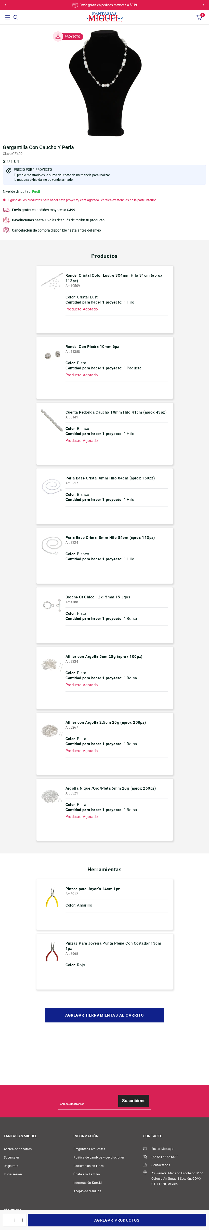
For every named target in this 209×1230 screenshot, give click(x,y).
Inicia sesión (13, 1174)
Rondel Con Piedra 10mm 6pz (92, 346)
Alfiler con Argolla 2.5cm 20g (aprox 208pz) (106, 722)
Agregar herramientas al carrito (104, 1015)
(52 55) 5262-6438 (164, 1157)
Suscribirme (134, 1101)
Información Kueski (87, 1182)
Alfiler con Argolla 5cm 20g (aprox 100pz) (104, 656)
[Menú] (7, 17)
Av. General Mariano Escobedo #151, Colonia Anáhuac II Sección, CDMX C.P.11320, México (177, 1178)
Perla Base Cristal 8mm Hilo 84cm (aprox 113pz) (110, 537)
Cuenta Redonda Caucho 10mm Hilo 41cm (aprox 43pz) (116, 412)
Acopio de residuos (87, 1191)
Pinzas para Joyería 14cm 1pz (93, 888)
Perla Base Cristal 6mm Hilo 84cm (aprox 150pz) (110, 477)
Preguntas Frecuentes (89, 1149)
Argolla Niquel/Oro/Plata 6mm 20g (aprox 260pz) (111, 788)
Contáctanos (160, 1165)
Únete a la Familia (86, 1174)
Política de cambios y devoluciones (99, 1157)
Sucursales (12, 1157)
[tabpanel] (104, 83)
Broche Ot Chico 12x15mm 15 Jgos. (99, 596)
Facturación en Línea (88, 1166)
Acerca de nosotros (18, 1149)
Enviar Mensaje (162, 1149)
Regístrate (11, 1166)
